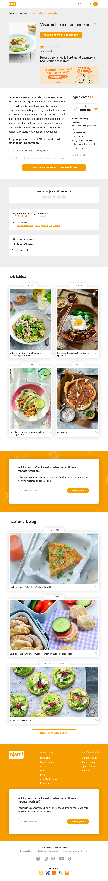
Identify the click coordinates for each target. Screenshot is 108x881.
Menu (79, 4)
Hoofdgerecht (41, 226)
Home (11, 13)
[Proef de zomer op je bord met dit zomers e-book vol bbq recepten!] (69, 75)
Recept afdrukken (25, 244)
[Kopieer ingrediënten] (91, 97)
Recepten (23, 13)
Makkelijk (42, 216)
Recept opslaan (24, 250)
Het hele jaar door (25, 226)
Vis (50, 226)
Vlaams (56, 226)
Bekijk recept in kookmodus (61, 35)
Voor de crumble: (80, 155)
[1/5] (50, 47)
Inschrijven (78, 491)
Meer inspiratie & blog (54, 733)
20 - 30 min (22, 216)
